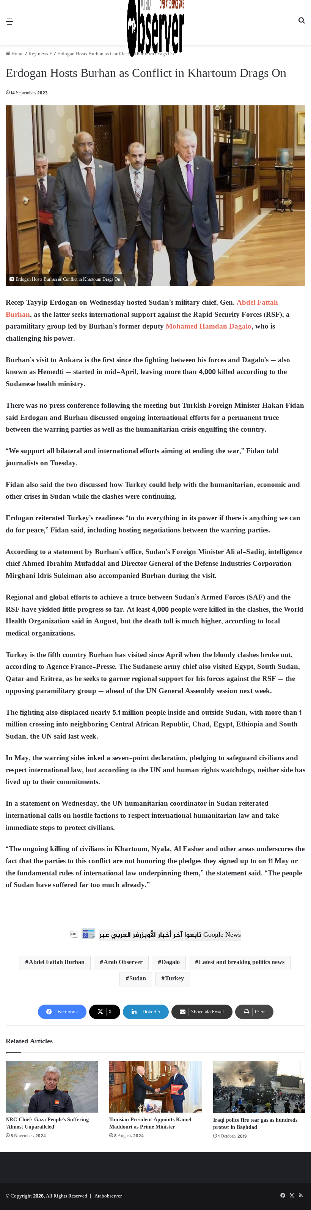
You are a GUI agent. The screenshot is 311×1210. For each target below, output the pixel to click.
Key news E (40, 54)
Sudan (137, 979)
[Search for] (301, 25)
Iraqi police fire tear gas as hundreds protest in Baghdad (255, 1124)
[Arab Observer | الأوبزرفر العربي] (155, 22)
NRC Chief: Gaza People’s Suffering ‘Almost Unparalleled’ (47, 1124)
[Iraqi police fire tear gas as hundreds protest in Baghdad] (259, 1087)
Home (17, 54)
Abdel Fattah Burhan (57, 963)
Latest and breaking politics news (241, 963)
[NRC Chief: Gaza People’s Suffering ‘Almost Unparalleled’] (52, 1087)
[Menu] (9, 25)
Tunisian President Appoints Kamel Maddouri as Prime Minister (150, 1124)
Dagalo (171, 963)
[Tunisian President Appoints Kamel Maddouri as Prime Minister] (155, 1087)
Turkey (174, 979)
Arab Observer (123, 963)
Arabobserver (108, 1196)
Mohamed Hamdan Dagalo (208, 327)
